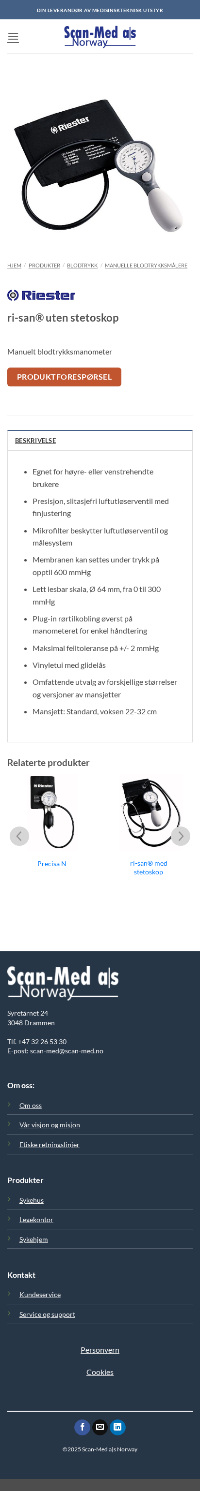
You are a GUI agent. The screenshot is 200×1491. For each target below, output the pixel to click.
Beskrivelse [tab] (35, 440)
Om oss (30, 1105)
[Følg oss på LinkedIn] (118, 1427)
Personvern (100, 1349)
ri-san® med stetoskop (148, 867)
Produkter (44, 265)
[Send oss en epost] (100, 1427)
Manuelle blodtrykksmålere (146, 265)
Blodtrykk (82, 265)
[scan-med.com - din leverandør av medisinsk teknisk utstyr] (100, 36)
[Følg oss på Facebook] (82, 1427)
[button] (13, 36)
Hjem (14, 265)
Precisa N (52, 864)
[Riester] (41, 300)
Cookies (100, 1371)
